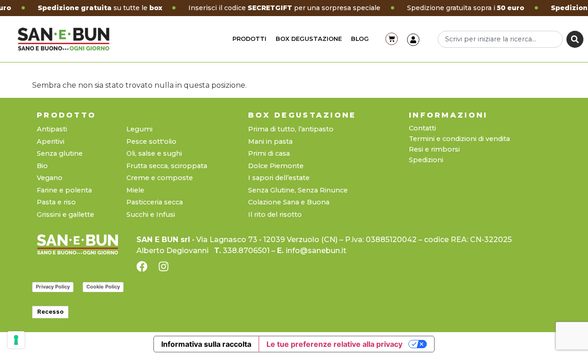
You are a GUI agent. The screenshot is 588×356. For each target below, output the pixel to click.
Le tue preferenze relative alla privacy (334, 344)
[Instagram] (163, 266)
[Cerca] (574, 39)
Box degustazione (309, 38)
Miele (135, 190)
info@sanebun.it (316, 250)
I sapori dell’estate (279, 178)
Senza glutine (60, 154)
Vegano (49, 178)
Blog (360, 38)
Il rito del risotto (275, 215)
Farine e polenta (64, 190)
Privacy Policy (53, 286)
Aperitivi (50, 142)
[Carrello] (391, 39)
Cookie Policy (103, 286)
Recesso (50, 311)
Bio (42, 166)
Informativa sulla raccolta (206, 344)
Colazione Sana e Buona (288, 202)
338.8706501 (246, 250)
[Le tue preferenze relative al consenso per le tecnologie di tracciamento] (16, 340)
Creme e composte (159, 178)
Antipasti (52, 129)
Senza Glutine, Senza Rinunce (298, 190)
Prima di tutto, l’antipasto (291, 129)
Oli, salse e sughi (154, 154)
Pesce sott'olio (151, 142)
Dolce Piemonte (276, 166)
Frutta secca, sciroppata (166, 166)
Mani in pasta (270, 142)
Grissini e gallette (65, 215)
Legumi (139, 129)
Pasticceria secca (154, 202)
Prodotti (249, 38)
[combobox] (500, 39)
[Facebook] (141, 266)
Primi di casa (269, 154)
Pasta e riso (56, 202)
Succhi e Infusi (150, 215)
